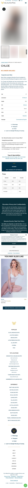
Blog (14, 450)
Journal (14, 345)
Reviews (14, 166)
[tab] (14, 163)
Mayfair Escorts (14, 368)
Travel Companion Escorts (14, 417)
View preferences (14, 250)
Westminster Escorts (14, 366)
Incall (21, 157)
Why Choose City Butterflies (14, 169)
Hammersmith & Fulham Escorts (14, 379)
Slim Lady (20, 158)
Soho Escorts (14, 372)
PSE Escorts (14, 415)
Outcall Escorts (14, 405)
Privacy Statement (16, 253)
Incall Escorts (14, 395)
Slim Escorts (14, 397)
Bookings (14, 466)
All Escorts (14, 342)
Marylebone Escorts (14, 370)
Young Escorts (14, 392)
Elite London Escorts (14, 332)
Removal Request (18, 477)
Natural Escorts (14, 389)
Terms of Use (7, 476)
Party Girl (15, 158)
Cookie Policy (10, 253)
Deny (14, 247)
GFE (19, 157)
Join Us (14, 460)
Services (14, 463)
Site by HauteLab (14, 480)
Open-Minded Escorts (14, 410)
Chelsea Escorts (14, 359)
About (14, 453)
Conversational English (21, 119)
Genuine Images (4, 9)
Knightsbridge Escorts (14, 361)
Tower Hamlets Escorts (14, 374)
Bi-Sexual (24, 97)
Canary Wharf (4, 62)
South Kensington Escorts (14, 363)
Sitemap (14, 468)
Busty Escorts (14, 412)
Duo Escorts (14, 402)
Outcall (11, 158)
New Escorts (14, 337)
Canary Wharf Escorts (14, 376)
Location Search (14, 335)
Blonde (25, 105)
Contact (14, 458)
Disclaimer (13, 476)
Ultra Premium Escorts (14, 340)
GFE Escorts (14, 407)
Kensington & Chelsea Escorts (14, 356)
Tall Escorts (14, 400)
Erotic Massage (5, 157)
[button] (26, 235)
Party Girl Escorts (14, 387)
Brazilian (25, 115)
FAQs (14, 347)
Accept (14, 243)
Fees (14, 163)
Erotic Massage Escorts (14, 420)
